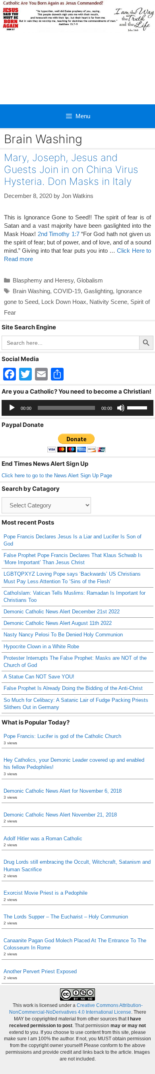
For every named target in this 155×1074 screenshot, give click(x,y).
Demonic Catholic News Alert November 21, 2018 (60, 815)
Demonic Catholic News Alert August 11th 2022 (58, 623)
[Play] (12, 408)
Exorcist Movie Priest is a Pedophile (45, 893)
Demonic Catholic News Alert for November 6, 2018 (63, 791)
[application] (77, 408)
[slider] (138, 407)
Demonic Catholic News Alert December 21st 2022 (62, 612)
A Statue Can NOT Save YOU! (39, 677)
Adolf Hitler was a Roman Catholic (43, 839)
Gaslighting (98, 291)
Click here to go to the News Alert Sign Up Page (57, 475)
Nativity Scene (108, 301)
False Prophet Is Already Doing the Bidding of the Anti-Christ (73, 688)
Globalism (90, 280)
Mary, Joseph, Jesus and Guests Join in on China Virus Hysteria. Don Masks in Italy (71, 169)
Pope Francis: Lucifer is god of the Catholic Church (62, 736)
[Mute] (121, 408)
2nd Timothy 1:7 (58, 234)
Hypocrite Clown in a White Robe (41, 646)
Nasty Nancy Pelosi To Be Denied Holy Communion (63, 635)
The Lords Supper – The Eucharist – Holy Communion (66, 917)
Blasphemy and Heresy (43, 280)
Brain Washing (31, 291)
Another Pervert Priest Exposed (40, 971)
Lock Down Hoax (63, 301)
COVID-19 (67, 291)
